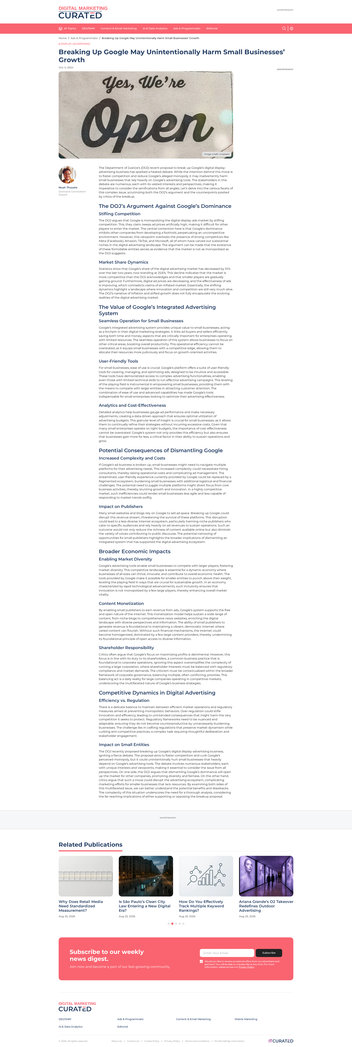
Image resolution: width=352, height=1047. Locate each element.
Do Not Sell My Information (229, 1041)
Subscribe (269, 952)
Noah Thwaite (68, 187)
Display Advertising (75, 43)
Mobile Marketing (246, 1019)
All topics (70, 28)
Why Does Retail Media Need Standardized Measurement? (81, 906)
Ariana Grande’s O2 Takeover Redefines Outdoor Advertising (266, 906)
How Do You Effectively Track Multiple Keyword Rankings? (201, 906)
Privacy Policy (172, 1041)
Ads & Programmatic (187, 28)
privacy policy (246, 967)
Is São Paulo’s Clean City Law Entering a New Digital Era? (144, 906)
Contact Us (133, 1041)
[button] (169, 924)
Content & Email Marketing (119, 28)
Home (63, 38)
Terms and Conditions (197, 1041)
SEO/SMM (88, 28)
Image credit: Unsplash (217, 154)
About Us (116, 1041)
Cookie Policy (151, 1041)
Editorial (211, 28)
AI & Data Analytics (155, 28)
